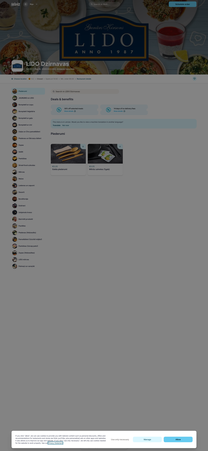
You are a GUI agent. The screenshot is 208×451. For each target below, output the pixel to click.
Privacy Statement (55, 443)
